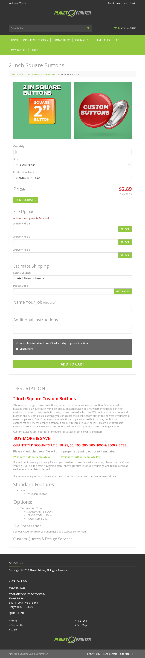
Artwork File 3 (21, 249)
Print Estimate (26, 199)
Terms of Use (110, 653)
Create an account (118, 3)
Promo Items (61, 40)
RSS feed (82, 620)
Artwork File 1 (21, 223)
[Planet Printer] (72, 12)
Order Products (35, 40)
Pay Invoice (18, 50)
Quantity (19, 146)
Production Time (23, 172)
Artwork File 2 (21, 236)
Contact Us (16, 625)
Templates (102, 40)
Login (133, 3)
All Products (17, 74)
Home (15, 40)
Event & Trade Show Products (40, 74)
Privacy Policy (93, 653)
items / (127, 28)
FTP (134, 653)
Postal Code (20, 285)
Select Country (22, 272)
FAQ (117, 40)
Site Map (82, 625)
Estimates (82, 40)
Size (15, 159)
